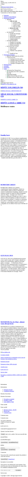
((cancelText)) (4, 442)
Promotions (6, 67)
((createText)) (12, 449)
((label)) (3, 448)
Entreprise (6, 15)
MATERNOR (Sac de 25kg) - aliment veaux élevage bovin (12, 322)
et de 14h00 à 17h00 (9, 402)
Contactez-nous (7, 412)
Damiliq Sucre (5, 135)
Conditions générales (9, 391)
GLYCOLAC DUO (7, 255)
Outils (5, 69)
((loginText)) (11, 459)
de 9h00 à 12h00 (8, 400)
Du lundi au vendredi (9, 399)
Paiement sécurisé (8, 389)
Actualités (6, 66)
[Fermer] (4, 80)
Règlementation (7, 64)
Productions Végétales (9, 54)
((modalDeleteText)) (13, 442)
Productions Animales (9, 18)
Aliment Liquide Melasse (10, 16)
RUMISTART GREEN (8, 185)
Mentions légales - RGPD (10, 410)
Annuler (3, 434)
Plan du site (6, 411)
